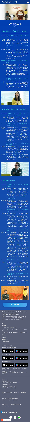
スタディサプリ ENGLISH (15, 404)
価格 (3, 323)
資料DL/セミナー (5, 339)
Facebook (15, 417)
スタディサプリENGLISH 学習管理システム (11, 382)
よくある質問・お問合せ (7, 392)
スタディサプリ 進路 (6, 406)
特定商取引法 (16, 392)
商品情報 (4, 325)
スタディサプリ (5, 381)
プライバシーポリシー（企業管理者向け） (11, 400)
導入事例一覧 (15, 305)
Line (19, 417)
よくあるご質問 (5, 341)
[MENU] (28, 2)
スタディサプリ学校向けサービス (9, 386)
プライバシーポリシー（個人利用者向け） (11, 398)
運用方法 (4, 336)
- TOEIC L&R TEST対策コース (9, 327)
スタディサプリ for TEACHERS (9, 387)
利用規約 (4, 394)
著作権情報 (23, 392)
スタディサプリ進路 (6, 384)
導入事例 (4, 337)
